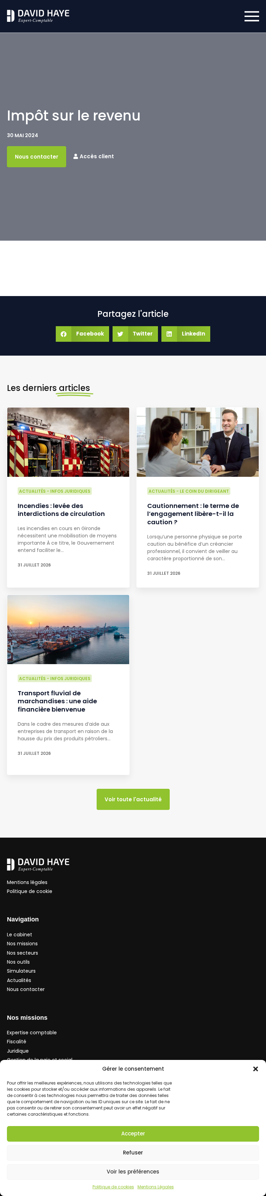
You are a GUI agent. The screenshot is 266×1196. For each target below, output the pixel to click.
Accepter (133, 1133)
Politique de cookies (113, 1187)
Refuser (133, 1152)
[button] (255, 1068)
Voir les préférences (133, 1171)
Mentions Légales (156, 1187)
